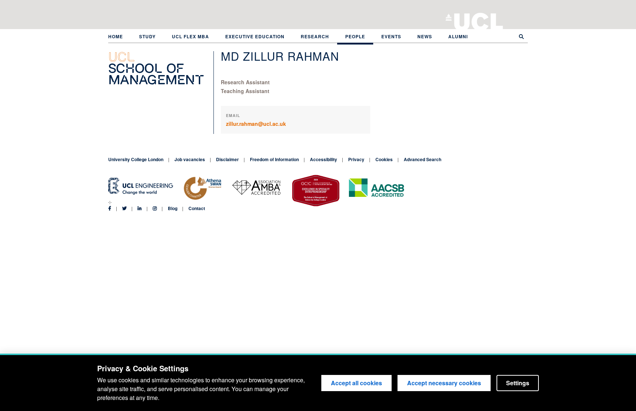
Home (115, 36)
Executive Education (255, 36)
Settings (517, 383)
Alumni (458, 36)
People (355, 36)
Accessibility (323, 159)
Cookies (384, 159)
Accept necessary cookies (444, 383)
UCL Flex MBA (190, 36)
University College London (478, 20)
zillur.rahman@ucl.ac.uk (256, 123)
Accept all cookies (356, 383)
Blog (172, 208)
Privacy (356, 159)
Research (315, 36)
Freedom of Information (274, 159)
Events (391, 36)
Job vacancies (189, 159)
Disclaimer (227, 159)
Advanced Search (422, 159)
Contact (196, 208)
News (424, 36)
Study (147, 36)
